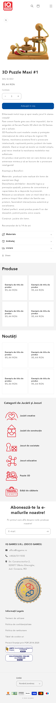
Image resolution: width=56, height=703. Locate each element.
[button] (51, 6)
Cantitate (6, 90)
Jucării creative (27, 416)
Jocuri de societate (29, 446)
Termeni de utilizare (14, 618)
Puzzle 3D (25, 476)
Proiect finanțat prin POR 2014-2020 (22, 643)
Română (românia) (26, 683)
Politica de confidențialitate (18, 624)
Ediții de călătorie (29, 491)
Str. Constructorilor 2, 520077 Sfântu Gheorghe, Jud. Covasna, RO (22, 565)
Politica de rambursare (16, 630)
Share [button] (7, 255)
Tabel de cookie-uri (14, 637)
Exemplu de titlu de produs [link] (14, 286)
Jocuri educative (28, 461)
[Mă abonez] (47, 531)
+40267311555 (17, 556)
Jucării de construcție (31, 431)
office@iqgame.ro (18, 550)
